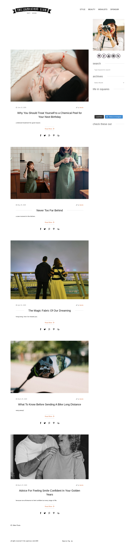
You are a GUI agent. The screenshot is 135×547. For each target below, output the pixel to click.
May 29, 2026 (22, 205)
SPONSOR (114, 9)
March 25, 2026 (22, 399)
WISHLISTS (102, 9)
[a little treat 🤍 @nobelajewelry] (119, 97)
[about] (108, 50)
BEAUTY (91, 9)
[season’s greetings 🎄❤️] (98, 97)
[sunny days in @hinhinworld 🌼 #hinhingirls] (98, 104)
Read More (49, 129)
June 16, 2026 (22, 107)
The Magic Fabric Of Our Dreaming (49, 310)
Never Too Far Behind (49, 210)
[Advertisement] (50, 34)
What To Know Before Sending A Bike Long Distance (49, 404)
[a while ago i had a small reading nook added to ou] (108, 104)
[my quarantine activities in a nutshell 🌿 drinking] (119, 110)
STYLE (82, 9)
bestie (81, 107)
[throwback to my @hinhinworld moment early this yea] (98, 110)
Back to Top (66, 541)
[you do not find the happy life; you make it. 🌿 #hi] (108, 97)
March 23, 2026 (22, 485)
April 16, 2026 (22, 305)
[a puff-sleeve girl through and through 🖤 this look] (119, 104)
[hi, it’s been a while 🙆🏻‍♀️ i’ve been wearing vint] (108, 110)
